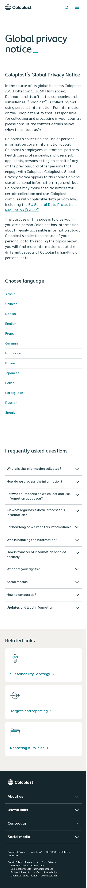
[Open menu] (77, 7)
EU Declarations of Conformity (27, 886)
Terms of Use (32, 883)
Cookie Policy (15, 883)
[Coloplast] (42, 803)
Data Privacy (49, 883)
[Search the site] (66, 7)
